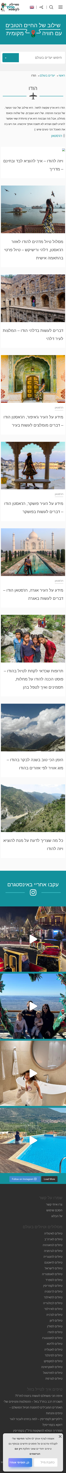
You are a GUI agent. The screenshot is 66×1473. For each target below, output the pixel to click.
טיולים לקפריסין (52, 1285)
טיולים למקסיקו (53, 1361)
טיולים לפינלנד (53, 1355)
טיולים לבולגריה (52, 1303)
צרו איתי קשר (54, 1204)
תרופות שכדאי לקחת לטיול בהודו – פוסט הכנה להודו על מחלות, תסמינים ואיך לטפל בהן (33, 679)
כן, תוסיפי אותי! (19, 1462)
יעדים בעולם (47, 75)
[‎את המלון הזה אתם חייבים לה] (33, 1073)
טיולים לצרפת (53, 1378)
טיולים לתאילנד (53, 1297)
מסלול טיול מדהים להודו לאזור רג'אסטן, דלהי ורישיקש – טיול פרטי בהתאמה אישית (33, 249)
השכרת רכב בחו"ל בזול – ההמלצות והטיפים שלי (33, 1401)
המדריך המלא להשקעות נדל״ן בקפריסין (37, 1430)
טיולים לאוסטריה (52, 1274)
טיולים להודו (55, 1332)
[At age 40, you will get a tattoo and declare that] (33, 1006)
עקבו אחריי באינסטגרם (33, 884)
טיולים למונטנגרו (52, 1338)
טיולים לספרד (53, 1279)
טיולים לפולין (54, 1326)
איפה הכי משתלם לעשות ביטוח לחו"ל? (38, 1395)
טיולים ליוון (56, 1320)
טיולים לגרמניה (53, 1250)
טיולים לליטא (54, 1343)
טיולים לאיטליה (53, 1233)
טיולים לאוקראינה (51, 1367)
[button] (33, 58)
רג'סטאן (56, 136)
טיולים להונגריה (52, 1256)
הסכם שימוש (54, 1210)
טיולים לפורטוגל (52, 1372)
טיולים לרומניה (53, 1291)
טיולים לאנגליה (53, 1349)
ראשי (62, 75)
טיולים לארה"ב (53, 1239)
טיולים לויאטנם (53, 1262)
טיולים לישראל (53, 1268)
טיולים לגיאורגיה (52, 1245)
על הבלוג (56, 1216)
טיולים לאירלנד (53, 1309)
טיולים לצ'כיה (54, 1314)
